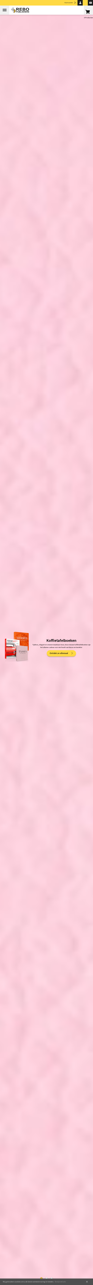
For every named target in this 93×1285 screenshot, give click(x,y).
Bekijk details (60, 1281)
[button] (80, 3)
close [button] (86, 1281)
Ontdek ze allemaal (59, 653)
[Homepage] (20, 10)
